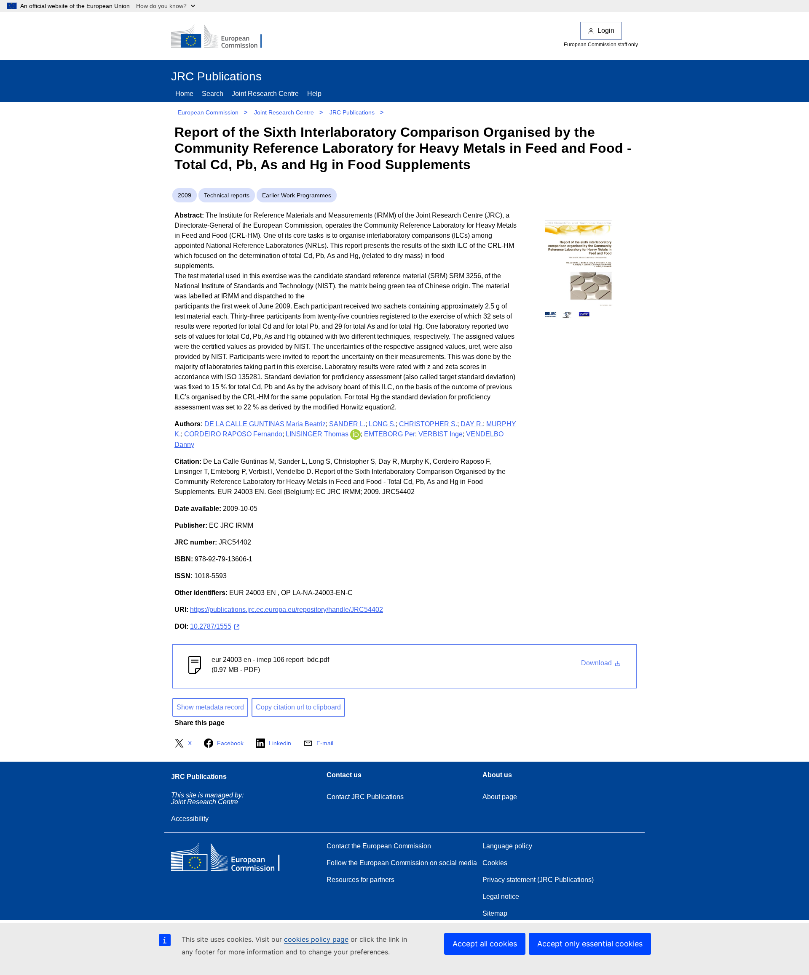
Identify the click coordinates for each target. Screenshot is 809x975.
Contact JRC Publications (365, 796)
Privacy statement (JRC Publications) (538, 879)
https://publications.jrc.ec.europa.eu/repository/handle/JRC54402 (286, 609)
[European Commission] (222, 37)
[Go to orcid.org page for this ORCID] (355, 434)
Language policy (507, 846)
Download (597, 663)
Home (184, 93)
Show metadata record (210, 707)
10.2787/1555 (210, 626)
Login (605, 30)
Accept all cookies (485, 943)
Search (212, 93)
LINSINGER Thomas (317, 434)
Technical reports (226, 195)
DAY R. (472, 424)
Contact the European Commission (379, 846)
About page (499, 796)
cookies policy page (316, 939)
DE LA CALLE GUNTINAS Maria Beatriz (265, 424)
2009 (184, 195)
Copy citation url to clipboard (298, 707)
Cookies (494, 862)
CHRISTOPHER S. (428, 424)
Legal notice (500, 896)
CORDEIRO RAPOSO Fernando (233, 434)
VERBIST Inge (440, 434)
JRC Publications (352, 112)
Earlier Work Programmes (296, 195)
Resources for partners (360, 879)
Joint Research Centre (265, 93)
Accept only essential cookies (590, 943)
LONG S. (382, 424)
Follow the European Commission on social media (402, 862)
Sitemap (494, 913)
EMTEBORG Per (389, 434)
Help (314, 93)
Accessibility (190, 818)
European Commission (208, 112)
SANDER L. (347, 424)
